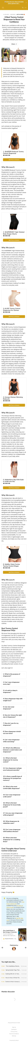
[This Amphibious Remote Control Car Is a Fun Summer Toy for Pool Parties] (14, 966)
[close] (26, 2)
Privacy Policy (14, 1031)
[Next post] (26, 948)
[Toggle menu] (25, 8)
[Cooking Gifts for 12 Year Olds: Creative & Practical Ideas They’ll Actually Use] (14, 974)
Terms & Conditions (14, 1033)
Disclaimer (14, 1029)
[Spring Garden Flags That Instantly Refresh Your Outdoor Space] (14, 970)
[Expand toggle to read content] (24, 674)
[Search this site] (23, 8)
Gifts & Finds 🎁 (21, 14)
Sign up (14, 1027)
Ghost (17, 1040)
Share (13, 44)
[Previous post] (2, 948)
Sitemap (14, 1036)
